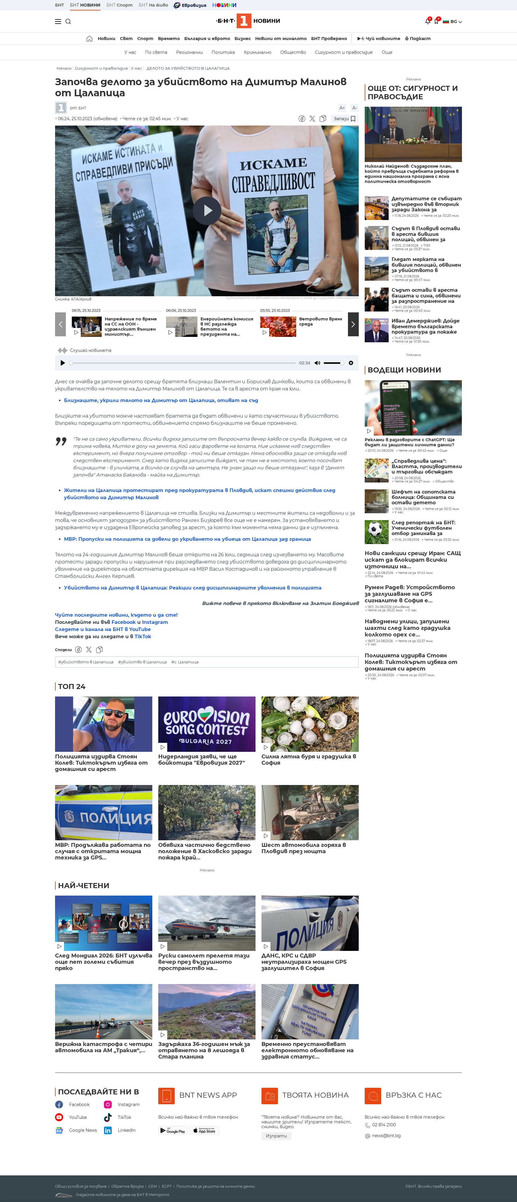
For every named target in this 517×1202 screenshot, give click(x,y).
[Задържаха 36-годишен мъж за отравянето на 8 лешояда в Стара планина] (207, 1011)
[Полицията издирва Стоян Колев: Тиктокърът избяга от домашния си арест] (103, 724)
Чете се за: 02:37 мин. (415, 641)
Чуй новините (383, 38)
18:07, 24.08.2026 (380, 641)
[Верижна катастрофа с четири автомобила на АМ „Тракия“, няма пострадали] (103, 1011)
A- (354, 108)
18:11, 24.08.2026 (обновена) (389, 607)
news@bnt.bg (386, 1135)
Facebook (124, 622)
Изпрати (276, 1136)
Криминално (257, 52)
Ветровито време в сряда (323, 322)
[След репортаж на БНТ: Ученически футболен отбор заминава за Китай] (377, 532)
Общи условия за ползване (81, 1186)
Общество (293, 52)
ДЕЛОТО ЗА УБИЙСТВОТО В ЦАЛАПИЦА (188, 68)
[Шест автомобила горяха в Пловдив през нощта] (310, 812)
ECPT (167, 1186)
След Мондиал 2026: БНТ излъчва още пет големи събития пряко (103, 962)
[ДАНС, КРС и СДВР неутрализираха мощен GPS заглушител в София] (310, 923)
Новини (106, 38)
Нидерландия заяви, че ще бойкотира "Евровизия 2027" (201, 760)
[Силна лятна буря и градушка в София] (310, 724)
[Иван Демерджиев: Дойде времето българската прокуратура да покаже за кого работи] (377, 330)
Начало (64, 68)
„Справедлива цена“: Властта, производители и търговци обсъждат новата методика (427, 467)
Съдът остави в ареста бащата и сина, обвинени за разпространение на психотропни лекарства (426, 296)
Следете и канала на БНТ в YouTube (103, 629)
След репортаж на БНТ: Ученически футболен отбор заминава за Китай (423, 528)
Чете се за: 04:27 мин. (412, 481)
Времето (169, 38)
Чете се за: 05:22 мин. (385, 610)
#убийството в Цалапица (86, 662)
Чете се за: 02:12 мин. (442, 509)
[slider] (182, 363)
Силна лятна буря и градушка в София (308, 760)
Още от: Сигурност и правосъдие (413, 92)
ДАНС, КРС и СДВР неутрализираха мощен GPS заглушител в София (303, 962)
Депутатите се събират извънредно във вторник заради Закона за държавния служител (427, 204)
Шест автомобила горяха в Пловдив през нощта (303, 848)
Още (387, 52)
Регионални (189, 52)
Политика (223, 52)
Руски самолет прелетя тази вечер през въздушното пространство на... (204, 962)
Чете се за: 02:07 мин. (417, 675)
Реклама (207, 870)
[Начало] (89, 39)
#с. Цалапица (185, 662)
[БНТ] (62, 108)
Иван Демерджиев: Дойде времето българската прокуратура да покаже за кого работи (426, 326)
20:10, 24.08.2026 (380, 451)
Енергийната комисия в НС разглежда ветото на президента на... (226, 327)
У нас (130, 52)
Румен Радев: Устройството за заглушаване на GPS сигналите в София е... (410, 594)
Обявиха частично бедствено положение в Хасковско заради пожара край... (205, 851)
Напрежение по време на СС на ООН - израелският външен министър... (131, 327)
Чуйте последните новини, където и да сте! (116, 615)
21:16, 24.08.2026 (407, 540)
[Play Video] (207, 210)
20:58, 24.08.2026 (408, 478)
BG (454, 21)
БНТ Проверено (329, 38)
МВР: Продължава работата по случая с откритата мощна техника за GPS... (103, 851)
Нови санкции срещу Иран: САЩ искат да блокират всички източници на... (413, 560)
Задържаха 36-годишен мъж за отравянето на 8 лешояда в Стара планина (204, 1050)
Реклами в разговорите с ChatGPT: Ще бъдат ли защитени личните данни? (410, 442)
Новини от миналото (281, 38)
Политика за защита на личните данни (216, 1186)
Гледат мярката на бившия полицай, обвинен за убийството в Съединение (426, 265)
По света (156, 52)
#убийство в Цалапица (142, 662)
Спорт (145, 38)
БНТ (59, 5)
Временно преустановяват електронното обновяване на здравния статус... (307, 1050)
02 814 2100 (384, 1124)
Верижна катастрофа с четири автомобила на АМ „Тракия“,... (103, 1047)
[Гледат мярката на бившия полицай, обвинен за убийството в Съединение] (377, 269)
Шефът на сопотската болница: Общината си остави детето (424, 497)
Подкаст (420, 38)
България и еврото (207, 38)
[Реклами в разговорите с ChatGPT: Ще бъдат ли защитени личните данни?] (413, 408)
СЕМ (152, 1186)
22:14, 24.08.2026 (380, 573)
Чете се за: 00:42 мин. (416, 451)
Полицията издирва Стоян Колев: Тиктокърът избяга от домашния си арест (101, 763)
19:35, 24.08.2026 (407, 509)
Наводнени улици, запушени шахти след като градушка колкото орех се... (408, 628)
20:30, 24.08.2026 (381, 675)
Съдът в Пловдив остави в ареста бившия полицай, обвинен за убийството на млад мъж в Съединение (427, 234)
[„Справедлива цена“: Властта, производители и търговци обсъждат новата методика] (377, 470)
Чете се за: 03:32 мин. (442, 540)
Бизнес (243, 38)
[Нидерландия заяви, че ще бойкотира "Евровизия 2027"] (207, 724)
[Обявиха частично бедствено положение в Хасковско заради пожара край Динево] (207, 812)
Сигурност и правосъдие (344, 52)
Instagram (155, 622)
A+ (342, 108)
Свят (126, 38)
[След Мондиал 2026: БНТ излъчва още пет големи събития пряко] (103, 923)
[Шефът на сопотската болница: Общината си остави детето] (377, 501)
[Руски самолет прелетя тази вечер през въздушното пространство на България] (207, 923)
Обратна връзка (127, 1186)
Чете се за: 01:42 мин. (415, 573)
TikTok (143, 636)
